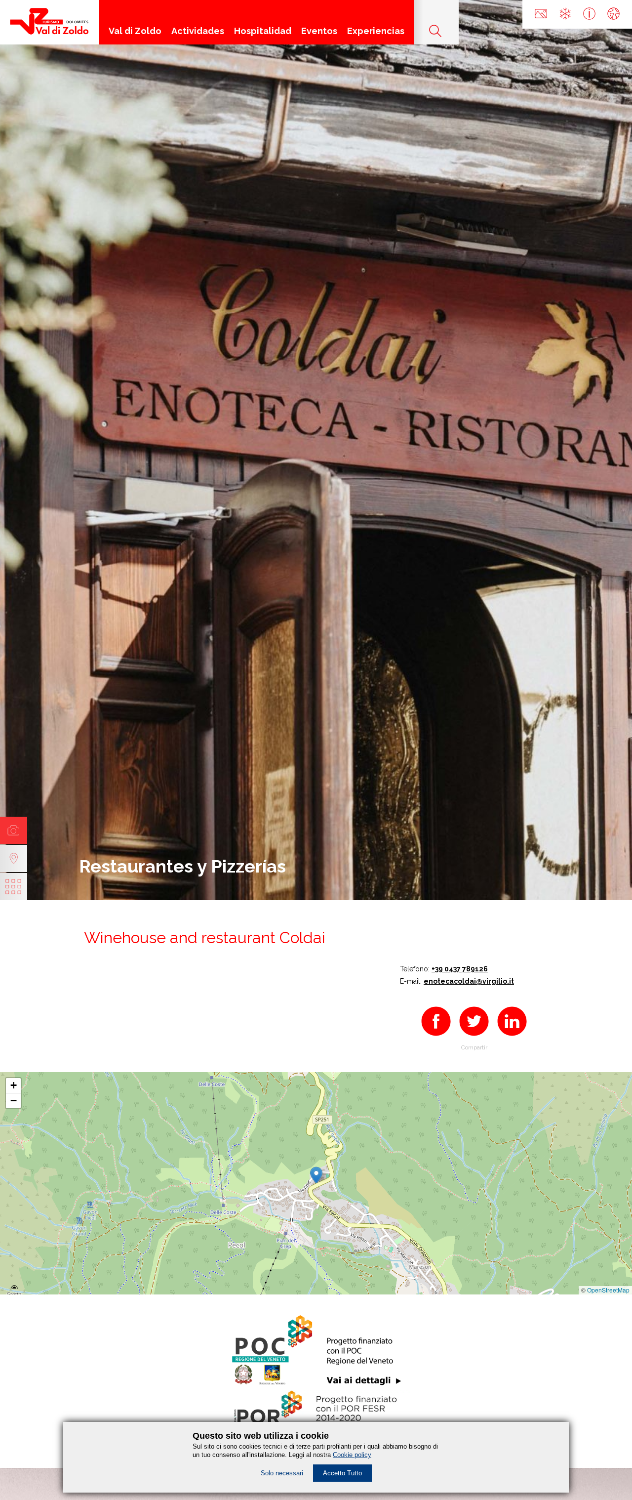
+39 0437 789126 (460, 969)
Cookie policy (352, 1454)
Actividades (197, 31)
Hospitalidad (262, 31)
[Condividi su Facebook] (436, 1037)
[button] (316, 1173)
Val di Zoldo (135, 31)
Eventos (319, 31)
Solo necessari (282, 1473)
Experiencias (375, 31)
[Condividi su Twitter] (474, 1037)
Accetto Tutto (342, 1473)
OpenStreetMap (608, 1290)
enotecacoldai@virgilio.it (469, 981)
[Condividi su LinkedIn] (512, 1037)
